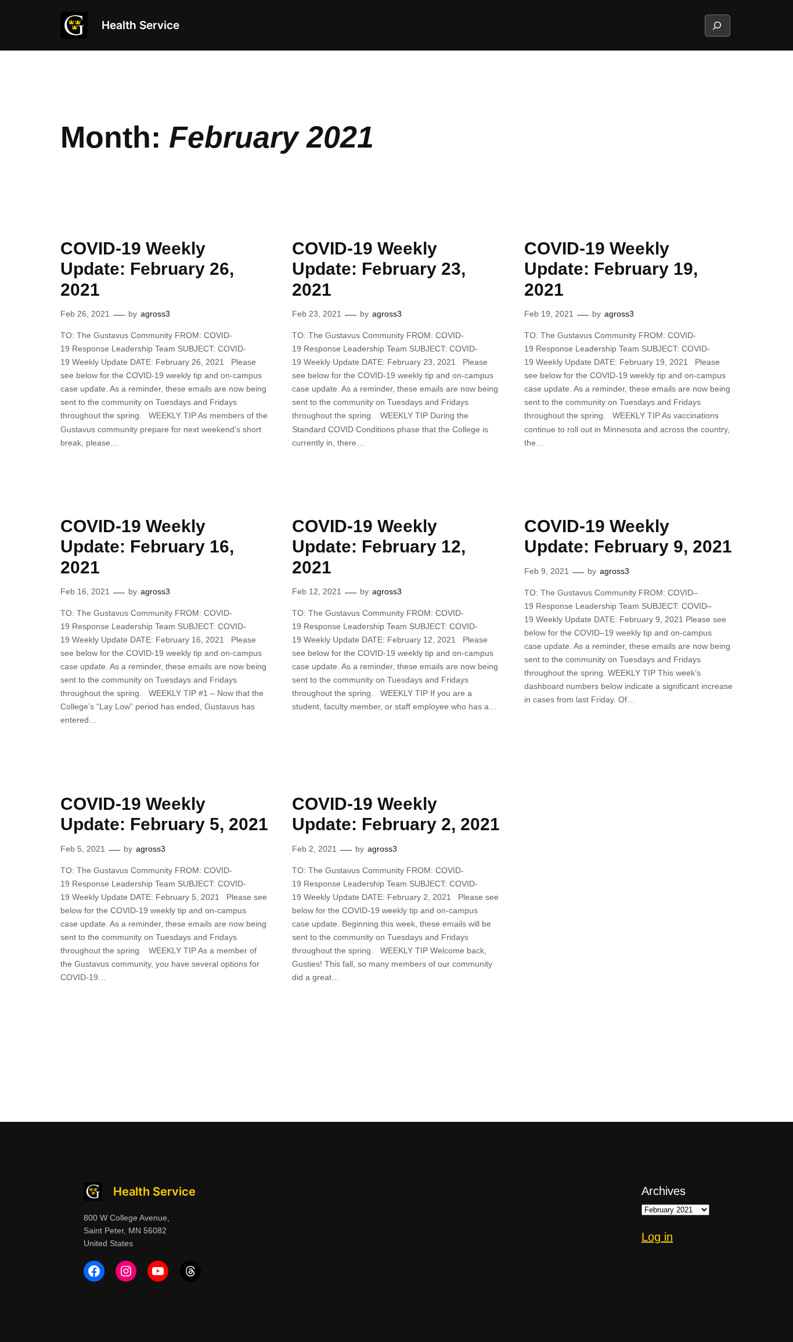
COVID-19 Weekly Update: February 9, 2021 (628, 536)
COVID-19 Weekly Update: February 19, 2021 (611, 269)
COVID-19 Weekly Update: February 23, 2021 (379, 269)
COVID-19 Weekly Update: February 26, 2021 (147, 269)
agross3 (155, 313)
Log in (657, 1236)
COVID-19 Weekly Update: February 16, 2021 (147, 546)
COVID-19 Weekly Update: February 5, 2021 (164, 814)
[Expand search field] (717, 25)
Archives (663, 1191)
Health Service (140, 25)
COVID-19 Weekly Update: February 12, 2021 (379, 546)
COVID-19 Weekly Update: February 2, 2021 (396, 814)
